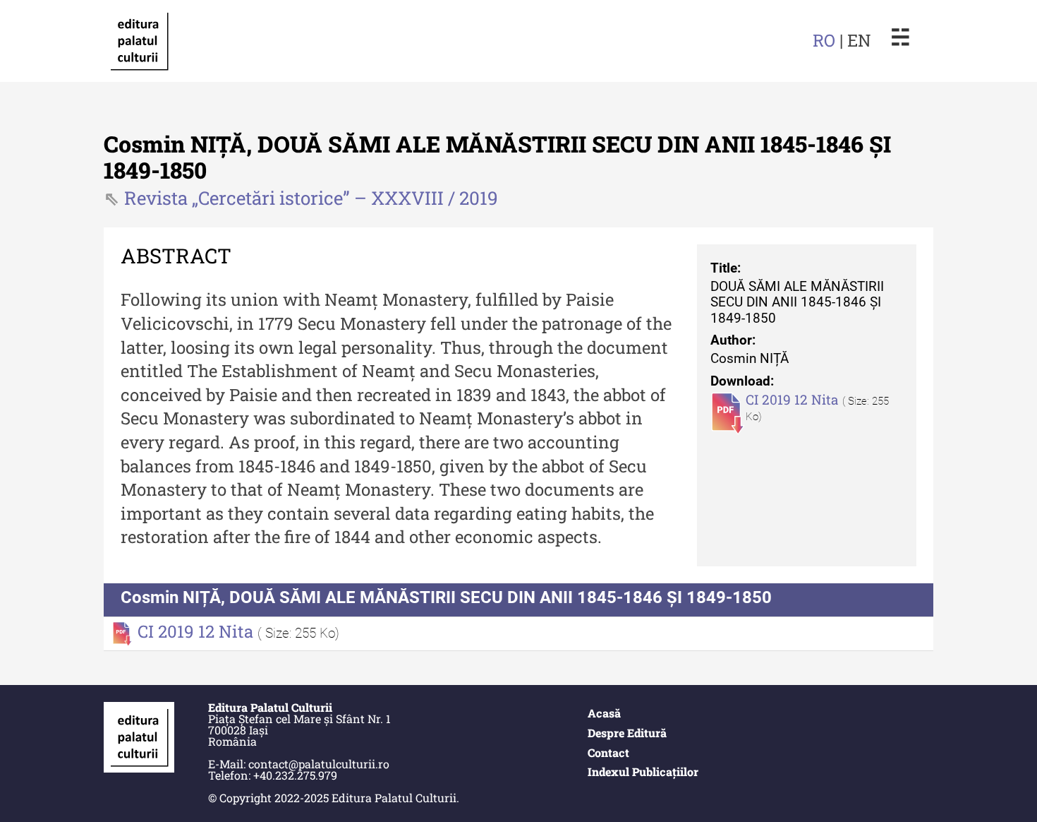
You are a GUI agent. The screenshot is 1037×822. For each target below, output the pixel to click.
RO (824, 40)
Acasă (604, 712)
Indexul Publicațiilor (643, 771)
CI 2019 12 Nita (794, 399)
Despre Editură (627, 732)
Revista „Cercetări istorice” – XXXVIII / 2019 (311, 198)
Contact (608, 752)
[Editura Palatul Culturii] (139, 41)
